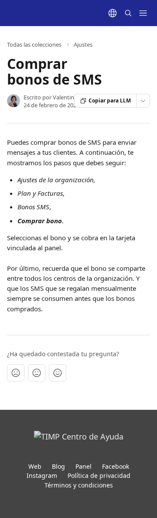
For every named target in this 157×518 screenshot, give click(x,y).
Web (34, 466)
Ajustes (83, 44)
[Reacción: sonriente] (57, 373)
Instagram (42, 475)
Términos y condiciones (78, 485)
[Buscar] (128, 13)
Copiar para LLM (110, 100)
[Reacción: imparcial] (36, 373)
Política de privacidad (99, 475)
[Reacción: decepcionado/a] (15, 373)
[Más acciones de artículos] (143, 101)
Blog (58, 466)
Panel (83, 466)
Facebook (115, 466)
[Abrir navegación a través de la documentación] (143, 13)
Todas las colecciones (34, 44)
